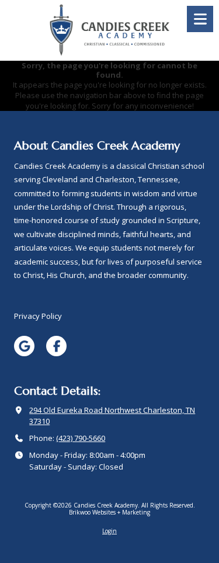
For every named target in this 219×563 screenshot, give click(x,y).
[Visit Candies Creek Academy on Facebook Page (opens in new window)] (56, 346)
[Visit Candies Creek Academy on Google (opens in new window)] (24, 346)
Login (109, 531)
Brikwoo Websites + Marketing (109, 512)
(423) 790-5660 (80, 438)
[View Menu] (200, 19)
